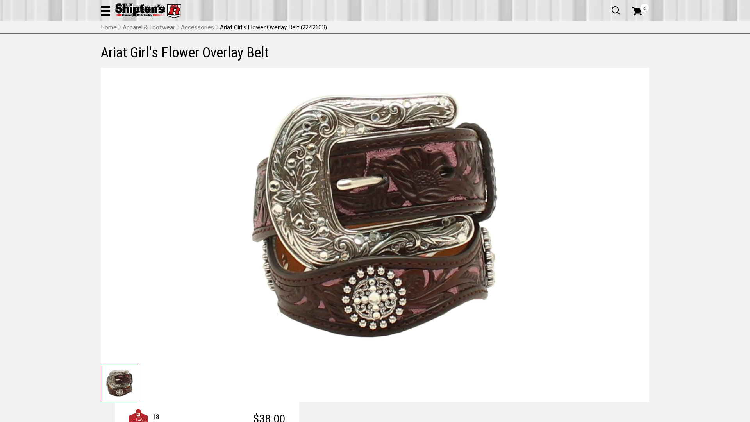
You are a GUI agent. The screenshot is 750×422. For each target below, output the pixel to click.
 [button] (616, 10)
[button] (105, 10)
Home (109, 27)
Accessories (197, 27)
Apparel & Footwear (149, 27)
